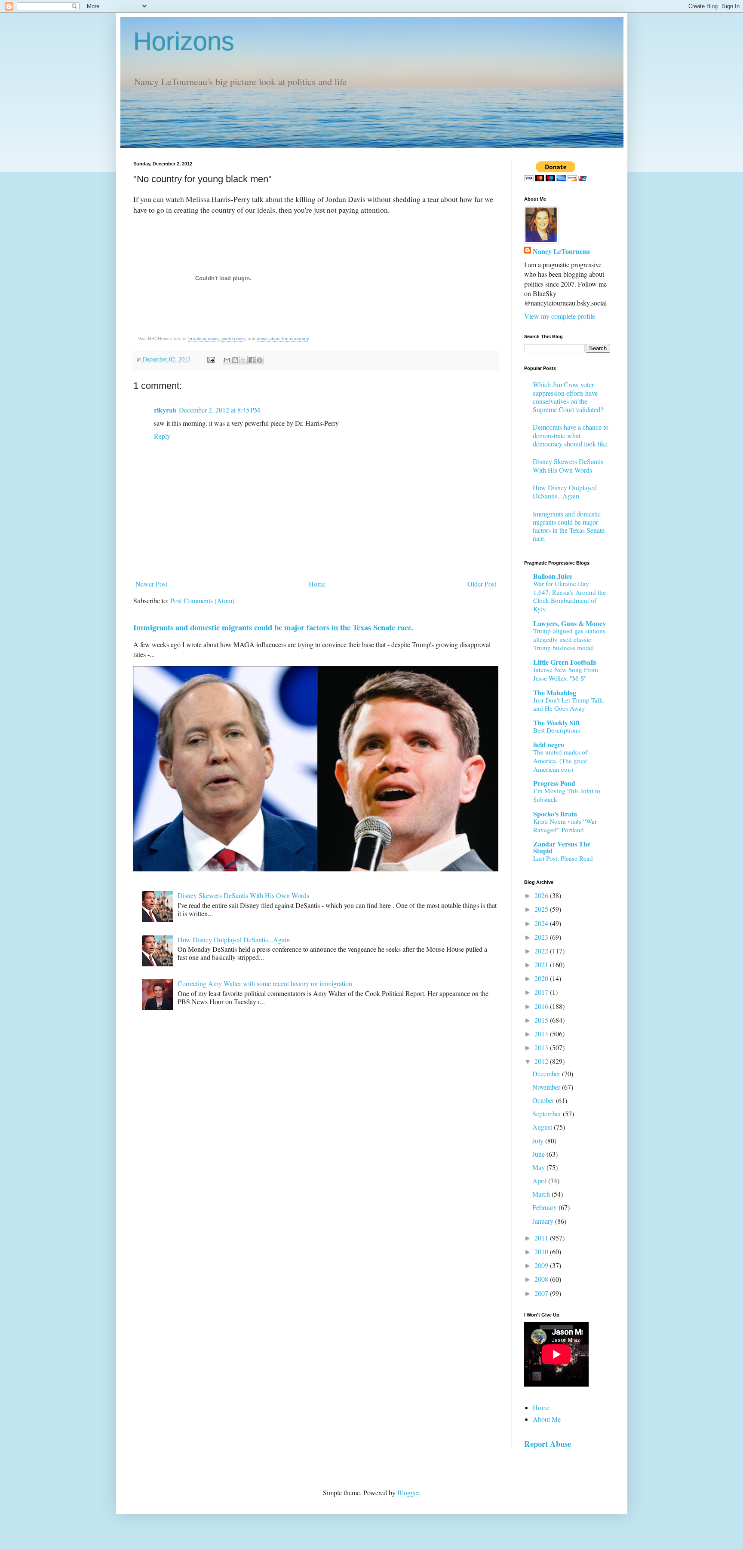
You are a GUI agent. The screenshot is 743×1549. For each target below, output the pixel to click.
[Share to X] (243, 360)
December (547, 1073)
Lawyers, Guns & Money (569, 623)
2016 (542, 1006)
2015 (542, 1019)
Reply (162, 435)
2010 (542, 1251)
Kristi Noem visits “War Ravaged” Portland (565, 825)
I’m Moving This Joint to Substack (566, 795)
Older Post (481, 583)
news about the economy (283, 338)
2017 (542, 991)
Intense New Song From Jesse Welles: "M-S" (565, 673)
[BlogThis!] (235, 360)
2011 (542, 1237)
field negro (548, 744)
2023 (542, 936)
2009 (542, 1265)
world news (233, 338)
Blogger (408, 1492)
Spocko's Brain (555, 814)
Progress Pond (554, 783)
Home (317, 583)
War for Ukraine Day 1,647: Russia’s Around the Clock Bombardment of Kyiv (569, 596)
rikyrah (165, 410)
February (545, 1207)
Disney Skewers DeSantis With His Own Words (243, 895)
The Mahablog (554, 692)
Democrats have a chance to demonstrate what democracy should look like (570, 435)
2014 (542, 1033)
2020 (542, 978)
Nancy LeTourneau (561, 251)
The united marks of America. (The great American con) (560, 760)
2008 (542, 1278)
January (543, 1220)
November (547, 1086)
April (540, 1180)
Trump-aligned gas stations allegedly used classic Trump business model (569, 639)
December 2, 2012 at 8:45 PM (219, 409)
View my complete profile (559, 316)
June (539, 1153)
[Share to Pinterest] (259, 360)
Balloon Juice (552, 576)
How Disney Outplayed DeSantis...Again (234, 939)
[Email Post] (210, 359)
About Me (547, 1419)
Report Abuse (547, 1443)
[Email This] (227, 360)
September (547, 1113)
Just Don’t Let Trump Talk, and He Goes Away (569, 704)
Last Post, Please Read (563, 858)
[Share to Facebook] (251, 360)
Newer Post (151, 583)
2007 (542, 1293)
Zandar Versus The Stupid (561, 847)
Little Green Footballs (564, 662)
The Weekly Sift (556, 722)
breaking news (203, 338)
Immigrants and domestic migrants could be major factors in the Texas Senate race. (273, 627)
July (538, 1140)
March (542, 1193)
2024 (542, 923)
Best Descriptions (556, 730)
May (539, 1167)
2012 (542, 1061)
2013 (542, 1047)
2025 (542, 909)
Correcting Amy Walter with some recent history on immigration (265, 983)
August (543, 1126)
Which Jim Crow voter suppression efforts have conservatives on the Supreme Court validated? (568, 397)
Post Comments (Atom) (202, 600)
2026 (542, 895)
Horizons (183, 41)
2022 (542, 950)
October (544, 1100)
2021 (542, 964)
